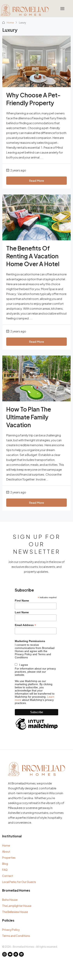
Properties (9, 857)
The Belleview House (15, 912)
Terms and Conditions (16, 935)
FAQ (5, 869)
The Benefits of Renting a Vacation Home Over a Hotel (32, 256)
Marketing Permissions (30, 641)
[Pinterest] (15, 954)
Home (10, 22)
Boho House (10, 899)
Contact (7, 875)
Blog (5, 863)
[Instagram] (4, 954)
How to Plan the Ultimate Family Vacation (28, 417)
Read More (36, 180)
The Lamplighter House (16, 905)
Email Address (25, 625)
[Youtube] (10, 954)
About (6, 851)
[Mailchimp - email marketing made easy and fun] (36, 729)
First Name (22, 600)
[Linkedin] (21, 954)
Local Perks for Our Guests (19, 882)
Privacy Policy (11, 929)
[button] (62, 8)
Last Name (22, 612)
